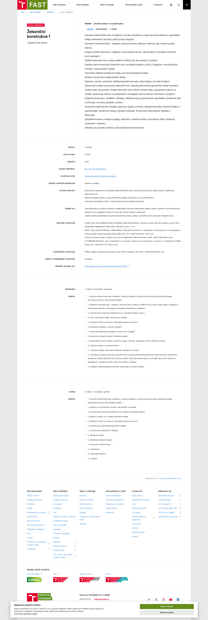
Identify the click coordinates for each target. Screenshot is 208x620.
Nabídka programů (34, 500)
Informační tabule (139, 508)
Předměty (50, 12)
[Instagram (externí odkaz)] (164, 600)
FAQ (28, 533)
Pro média (136, 512)
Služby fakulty (111, 508)
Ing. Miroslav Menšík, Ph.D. (170, 478)
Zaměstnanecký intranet (169, 516)
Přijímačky (31, 504)
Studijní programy (60, 500)
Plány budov (137, 495)
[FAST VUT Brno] (32, 5)
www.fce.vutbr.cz (101, 599)
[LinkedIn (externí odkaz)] (178, 600)
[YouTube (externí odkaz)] (171, 600)
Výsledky (83, 524)
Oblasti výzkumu (86, 508)
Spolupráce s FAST (133, 5)
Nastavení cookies (167, 612)
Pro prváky (57, 504)
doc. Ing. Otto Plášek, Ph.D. (96, 169)
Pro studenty (83, 5)
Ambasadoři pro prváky (38, 512)
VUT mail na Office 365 (169, 508)
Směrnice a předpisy (61, 533)
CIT (157, 478)
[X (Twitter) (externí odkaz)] (156, 600)
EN (187, 5)
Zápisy (29, 508)
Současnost (136, 524)
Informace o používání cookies (26, 614)
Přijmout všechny (166, 606)
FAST (22, 12)
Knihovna (60, 542)
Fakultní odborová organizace (139, 518)
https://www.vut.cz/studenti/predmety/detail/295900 (106, 266)
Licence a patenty (87, 500)
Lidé (133, 504)
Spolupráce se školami (115, 504)
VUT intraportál (167, 504)
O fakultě (157, 5)
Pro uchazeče (59, 5)
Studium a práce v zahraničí (64, 516)
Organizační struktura (141, 500)
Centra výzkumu (86, 504)
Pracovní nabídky (60, 525)
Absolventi (110, 512)
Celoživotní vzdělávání (35, 529)
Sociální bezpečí (138, 532)
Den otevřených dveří (35, 525)
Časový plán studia (60, 495)
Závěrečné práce (63, 546)
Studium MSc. (32, 516)
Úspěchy (83, 495)
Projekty (83, 512)
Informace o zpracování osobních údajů (36, 543)
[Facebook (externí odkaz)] (149, 600)
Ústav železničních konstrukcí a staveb (100, 176)
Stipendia (57, 529)
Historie (135, 528)
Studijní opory (61, 550)
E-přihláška (34, 549)
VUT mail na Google (169, 512)
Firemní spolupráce (113, 495)
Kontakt (30, 537)
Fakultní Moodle (167, 500)
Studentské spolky (60, 521)
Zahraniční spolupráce (115, 500)
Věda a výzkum (107, 5)
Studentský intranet (169, 495)
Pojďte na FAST (33, 495)
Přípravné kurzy (33, 521)
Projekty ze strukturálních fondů (90, 518)
